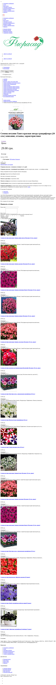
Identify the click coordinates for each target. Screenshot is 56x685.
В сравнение (9, 189)
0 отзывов (3, 141)
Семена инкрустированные (9, 84)
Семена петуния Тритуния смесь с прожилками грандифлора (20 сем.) (18, 394)
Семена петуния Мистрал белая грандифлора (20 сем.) (14, 420)
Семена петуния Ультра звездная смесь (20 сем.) (12, 447)
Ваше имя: (3, 207)
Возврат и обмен (7, 9)
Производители (7, 659)
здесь (29, 186)
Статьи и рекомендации (8, 11)
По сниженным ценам (8, 96)
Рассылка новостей (7, 672)
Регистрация (6, 68)
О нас (4, 4)
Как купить (6, 6)
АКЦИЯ (5, 79)
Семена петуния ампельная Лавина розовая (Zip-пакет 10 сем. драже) (18, 316)
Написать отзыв (4, 217)
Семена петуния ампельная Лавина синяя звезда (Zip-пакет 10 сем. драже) (19, 238)
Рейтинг (2, 215)
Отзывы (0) (6, 192)
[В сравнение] (7, 243)
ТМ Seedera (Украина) (15, 159)
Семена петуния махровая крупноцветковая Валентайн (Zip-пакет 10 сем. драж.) (21, 368)
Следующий (10, 164)
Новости (5, 12)
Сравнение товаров (7, 32)
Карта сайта (6, 661)
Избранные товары (7, 31)
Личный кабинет (7, 29)
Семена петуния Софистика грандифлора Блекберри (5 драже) (16, 629)
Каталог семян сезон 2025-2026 (10, 81)
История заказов (7, 30)
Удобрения (5, 94)
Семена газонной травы (8, 91)
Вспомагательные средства (9, 95)
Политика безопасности (8, 8)
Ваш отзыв (3, 213)
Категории (3, 76)
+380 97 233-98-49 (7, 53)
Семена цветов (6, 85)
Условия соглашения (8, 652)
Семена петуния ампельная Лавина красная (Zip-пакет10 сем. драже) (18, 263)
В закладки (3, 189)
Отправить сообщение (8, 3)
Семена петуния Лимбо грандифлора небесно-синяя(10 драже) (16, 603)
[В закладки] (6, 243)
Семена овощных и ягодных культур (11, 82)
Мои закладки (6, 671)
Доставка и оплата (7, 7)
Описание (5, 191)
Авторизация (6, 67)
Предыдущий (4, 164)
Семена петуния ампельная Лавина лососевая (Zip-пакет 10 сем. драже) (18, 342)
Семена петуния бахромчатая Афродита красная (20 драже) (15, 577)
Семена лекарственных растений (11, 90)
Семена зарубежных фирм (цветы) (11, 86)
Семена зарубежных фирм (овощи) (11, 87)
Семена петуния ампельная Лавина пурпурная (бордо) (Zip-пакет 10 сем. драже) (20, 290)
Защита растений (7, 92)
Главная (5, 80)
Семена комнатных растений (10, 89)
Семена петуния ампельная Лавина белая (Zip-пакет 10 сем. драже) (17, 473)
